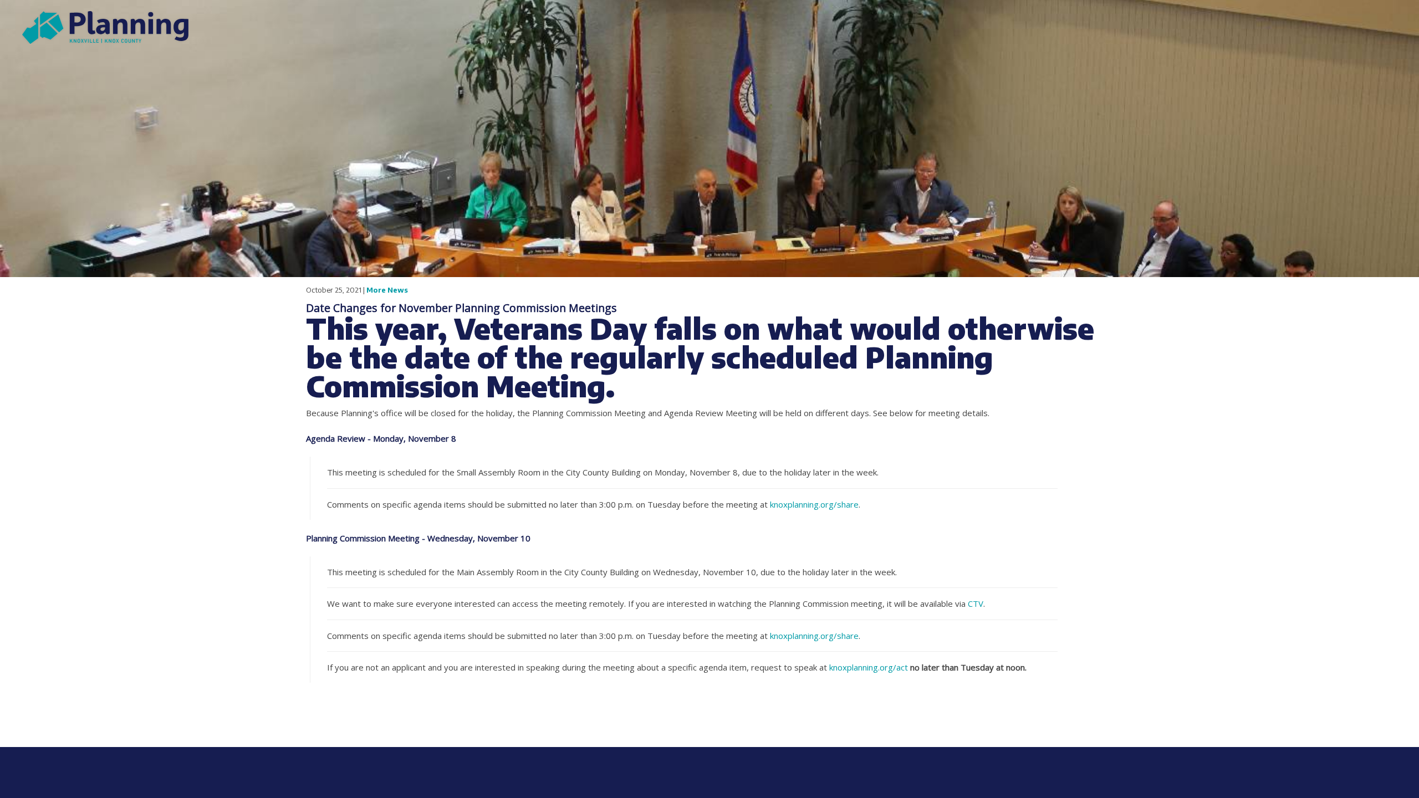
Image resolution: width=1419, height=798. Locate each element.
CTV (975, 603)
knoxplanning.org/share (814, 504)
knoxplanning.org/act (868, 667)
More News (387, 289)
